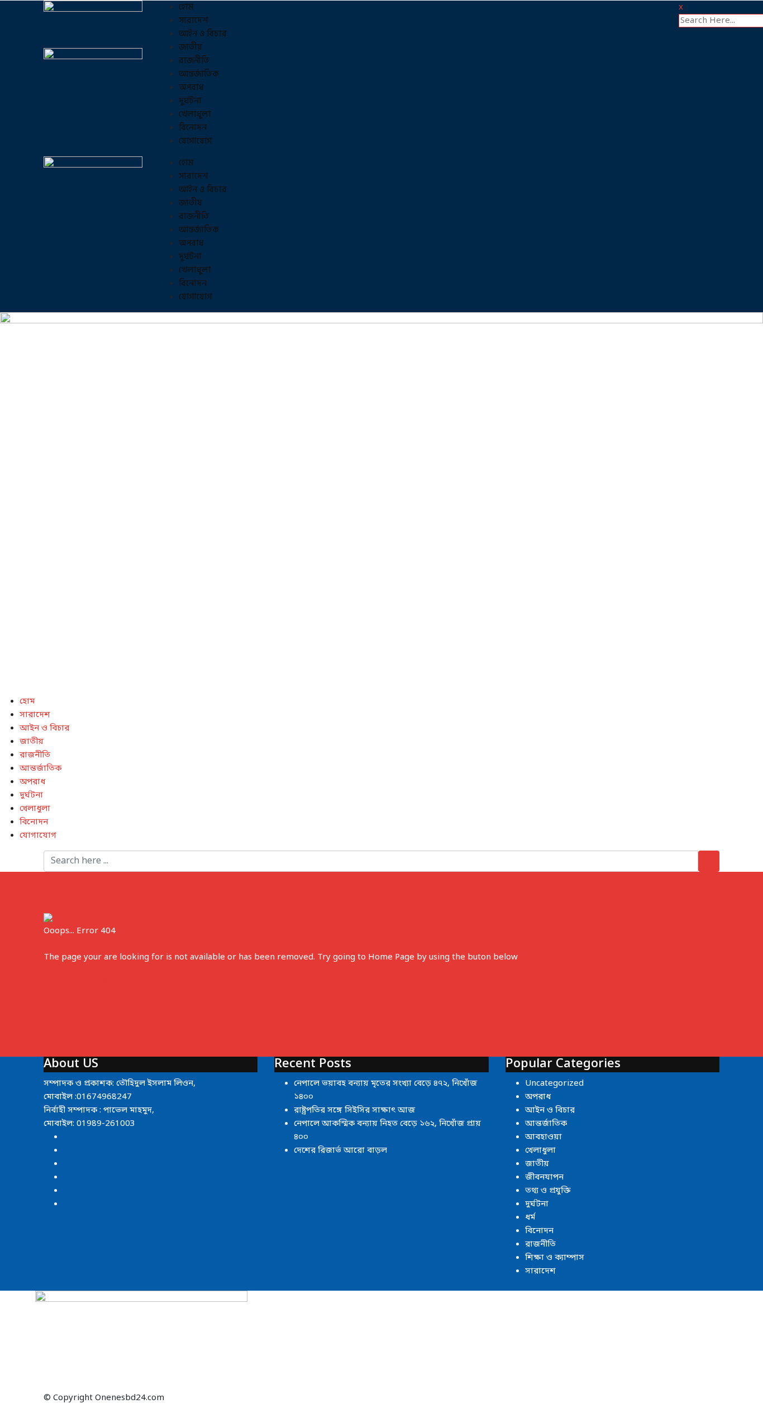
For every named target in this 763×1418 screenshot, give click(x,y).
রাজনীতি (194, 61)
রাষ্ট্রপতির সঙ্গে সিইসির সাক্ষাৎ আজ (354, 1110)
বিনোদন (193, 128)
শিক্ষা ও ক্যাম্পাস (554, 1257)
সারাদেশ (193, 20)
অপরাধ (191, 87)
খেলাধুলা (195, 114)
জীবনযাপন (544, 1177)
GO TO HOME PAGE (82, 983)
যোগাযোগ (195, 141)
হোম (186, 7)
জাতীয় (190, 47)
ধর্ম (530, 1217)
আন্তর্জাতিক (199, 74)
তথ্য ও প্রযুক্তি (548, 1190)
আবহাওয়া (543, 1137)
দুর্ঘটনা (190, 101)
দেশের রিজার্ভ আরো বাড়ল (340, 1150)
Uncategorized (554, 1083)
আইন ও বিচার (203, 34)
